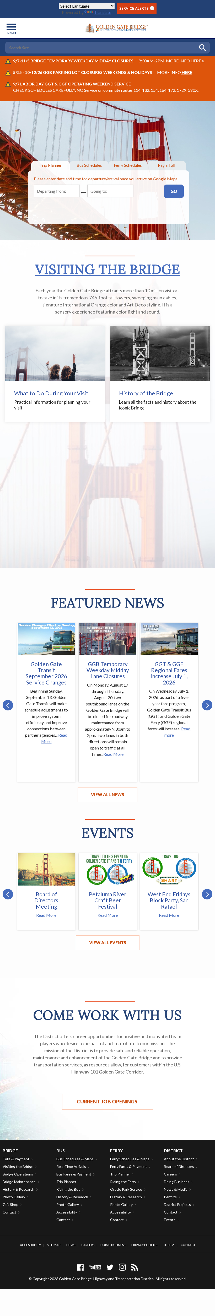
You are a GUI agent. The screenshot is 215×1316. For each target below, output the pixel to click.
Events (169, 1219)
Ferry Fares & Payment (128, 1166)
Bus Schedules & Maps (75, 1159)
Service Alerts (136, 8)
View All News (107, 794)
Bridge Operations (18, 1174)
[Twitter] (110, 1267)
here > (198, 60)
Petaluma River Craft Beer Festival (107, 900)
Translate (102, 12)
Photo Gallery (14, 1197)
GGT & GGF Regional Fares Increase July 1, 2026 (168, 673)
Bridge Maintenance (19, 1181)
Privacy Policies (144, 1245)
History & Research (18, 1189)
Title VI (169, 1245)
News (70, 1245)
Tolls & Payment (16, 1159)
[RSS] (134, 1267)
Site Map (53, 1245)
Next (207, 705)
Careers (170, 1174)
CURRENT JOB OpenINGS (107, 1101)
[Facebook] (80, 1267)
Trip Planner (66, 1181)
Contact (9, 1212)
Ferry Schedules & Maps (129, 1159)
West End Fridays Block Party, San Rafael (169, 900)
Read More (113, 754)
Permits (170, 1197)
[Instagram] (122, 1267)
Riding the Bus (68, 1189)
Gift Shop (10, 1204)
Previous (8, 705)
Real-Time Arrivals (71, 1166)
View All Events (107, 942)
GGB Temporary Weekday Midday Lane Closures (108, 670)
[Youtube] (95, 1267)
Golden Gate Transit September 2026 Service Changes (46, 673)
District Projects (177, 1204)
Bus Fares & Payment (73, 1174)
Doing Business (176, 1181)
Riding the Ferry (123, 1181)
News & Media (175, 1189)
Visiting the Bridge (107, 269)
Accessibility (66, 1212)
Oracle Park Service (126, 1189)
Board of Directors (179, 1166)
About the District (179, 1159)
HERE (186, 72)
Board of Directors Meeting (46, 900)
